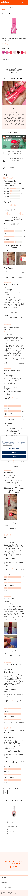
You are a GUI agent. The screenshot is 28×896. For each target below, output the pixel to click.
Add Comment (20, 363)
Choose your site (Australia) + (8, 893)
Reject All (14, 452)
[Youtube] (16, 867)
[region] (14, 448)
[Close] (25, 438)
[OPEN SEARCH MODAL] (23, 2)
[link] (13, 205)
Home (3, 7)
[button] (6, 213)
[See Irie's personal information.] (8, 373)
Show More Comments (18, 466)
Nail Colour (9, 7)
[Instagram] (13, 867)
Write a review (20, 43)
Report (22, 358)
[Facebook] (10, 867)
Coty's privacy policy (7, 444)
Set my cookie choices (14, 448)
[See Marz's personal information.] (9, 539)
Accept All (14, 456)
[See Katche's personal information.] (11, 669)
